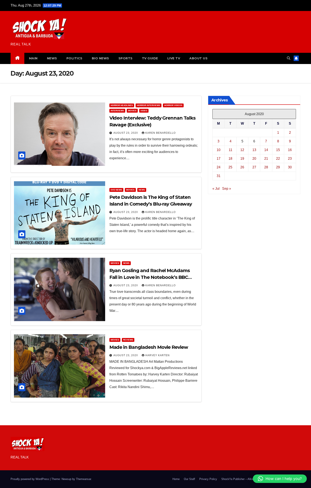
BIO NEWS (100, 58)
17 (218, 158)
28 (266, 167)
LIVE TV (173, 58)
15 (278, 150)
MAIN (33, 58)
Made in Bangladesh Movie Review (148, 347)
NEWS (52, 58)
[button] (288, 58)
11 (230, 150)
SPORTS (125, 58)
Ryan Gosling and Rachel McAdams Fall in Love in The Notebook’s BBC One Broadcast (149, 277)
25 (230, 167)
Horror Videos (173, 105)
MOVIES (132, 110)
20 (254, 158)
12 (242, 150)
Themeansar (83, 479)
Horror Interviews (148, 105)
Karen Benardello (160, 132)
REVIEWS (128, 340)
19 (242, 158)
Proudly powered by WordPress (30, 479)
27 (254, 167)
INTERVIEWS (117, 110)
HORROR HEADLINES (122, 105)
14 (266, 150)
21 (266, 158)
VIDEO (143, 110)
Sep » (226, 188)
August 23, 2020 (126, 132)
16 (290, 150)
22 (278, 158)
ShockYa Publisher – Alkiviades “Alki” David (248, 479)
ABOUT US (198, 58)
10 (218, 150)
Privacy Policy (208, 479)
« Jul (216, 188)
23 (290, 158)
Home (176, 479)
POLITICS (74, 58)
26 (242, 167)
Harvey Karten (157, 355)
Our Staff (189, 479)
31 (218, 176)
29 (278, 167)
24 (218, 167)
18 (230, 158)
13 (254, 150)
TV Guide (150, 58)
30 (290, 167)
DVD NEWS (116, 190)
